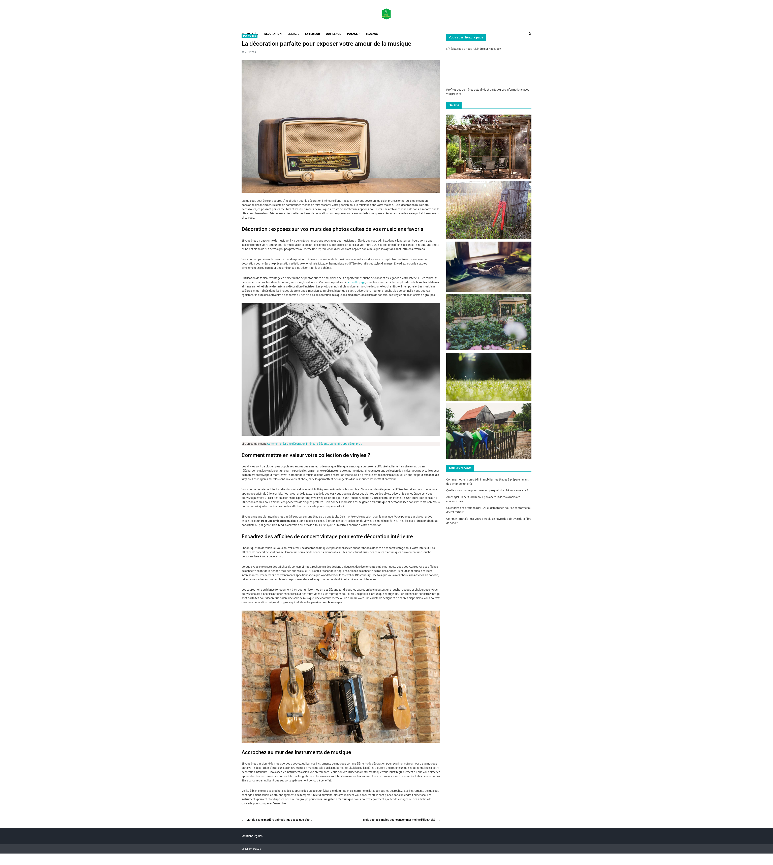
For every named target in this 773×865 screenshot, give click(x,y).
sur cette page (356, 282)
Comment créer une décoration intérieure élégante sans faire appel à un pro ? (314, 443)
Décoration (249, 35)
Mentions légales (252, 836)
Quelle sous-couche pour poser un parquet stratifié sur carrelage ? (487, 490)
